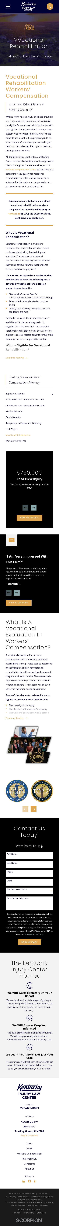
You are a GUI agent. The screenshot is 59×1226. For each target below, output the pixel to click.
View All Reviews (18, 602)
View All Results (29, 517)
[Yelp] (35, 1181)
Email (9, 881)
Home (29, 1148)
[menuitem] (28, 394)
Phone (10, 872)
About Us (29, 1168)
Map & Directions (29, 1135)
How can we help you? (17, 898)
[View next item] (33, 508)
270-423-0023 (29, 1108)
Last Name (12, 863)
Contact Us (29, 1163)
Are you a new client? (17, 889)
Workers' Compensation (29, 1153)
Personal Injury (29, 1158)
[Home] (28, 6)
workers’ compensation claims (21, 169)
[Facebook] (29, 1181)
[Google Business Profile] (23, 1181)
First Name (12, 854)
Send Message (29, 942)
